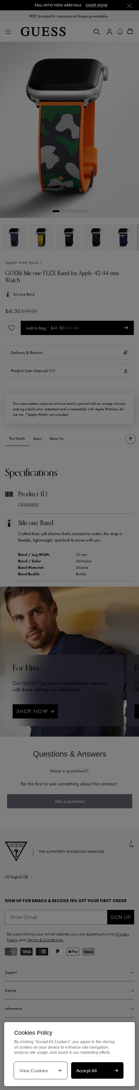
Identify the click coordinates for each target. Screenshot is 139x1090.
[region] (69, 1054)
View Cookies (33, 1070)
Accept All (86, 1070)
